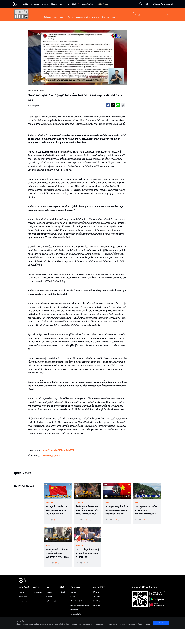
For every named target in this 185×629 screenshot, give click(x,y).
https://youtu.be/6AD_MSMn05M (58, 450)
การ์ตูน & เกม (23, 601)
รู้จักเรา (72, 596)
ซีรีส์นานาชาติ (23, 596)
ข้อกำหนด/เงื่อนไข (75, 614)
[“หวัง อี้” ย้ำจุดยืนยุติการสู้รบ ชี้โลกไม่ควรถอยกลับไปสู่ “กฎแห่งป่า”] (87, 534)
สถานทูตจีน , (46, 456)
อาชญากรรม (58, 17)
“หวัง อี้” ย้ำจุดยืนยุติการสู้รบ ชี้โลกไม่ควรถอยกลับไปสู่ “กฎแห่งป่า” (87, 553)
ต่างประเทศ (105, 17)
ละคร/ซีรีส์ (22, 592)
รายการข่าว (49, 596)
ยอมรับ (161, 623)
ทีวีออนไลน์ (63, 592)
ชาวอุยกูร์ (56, 456)
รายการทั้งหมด (37, 592)
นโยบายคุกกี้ (74, 610)
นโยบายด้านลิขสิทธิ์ (76, 601)
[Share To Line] (118, 105)
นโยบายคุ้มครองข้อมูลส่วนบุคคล (79, 605)
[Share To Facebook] (108, 105)
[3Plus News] (26, 15)
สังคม (107, 502)
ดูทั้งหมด (115, 17)
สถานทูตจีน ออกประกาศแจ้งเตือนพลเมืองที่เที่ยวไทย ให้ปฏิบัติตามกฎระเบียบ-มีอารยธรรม (57, 510)
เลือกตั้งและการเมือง (83, 17)
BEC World (73, 592)
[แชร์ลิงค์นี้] (123, 105)
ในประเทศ (47, 17)
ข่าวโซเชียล (69, 17)
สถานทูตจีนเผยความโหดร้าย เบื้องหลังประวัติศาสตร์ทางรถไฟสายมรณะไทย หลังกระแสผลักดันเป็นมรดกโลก (146, 510)
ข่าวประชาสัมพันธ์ (51, 601)
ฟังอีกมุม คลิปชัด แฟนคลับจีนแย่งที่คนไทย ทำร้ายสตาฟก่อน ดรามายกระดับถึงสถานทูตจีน (87, 510)
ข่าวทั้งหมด (49, 592)
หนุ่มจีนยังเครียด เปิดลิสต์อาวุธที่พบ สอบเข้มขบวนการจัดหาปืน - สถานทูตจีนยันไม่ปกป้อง (57, 553)
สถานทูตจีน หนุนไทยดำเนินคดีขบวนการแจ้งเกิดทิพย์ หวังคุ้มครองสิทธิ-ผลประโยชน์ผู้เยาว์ (117, 510)
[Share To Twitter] (113, 105)
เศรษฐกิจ (95, 17)
